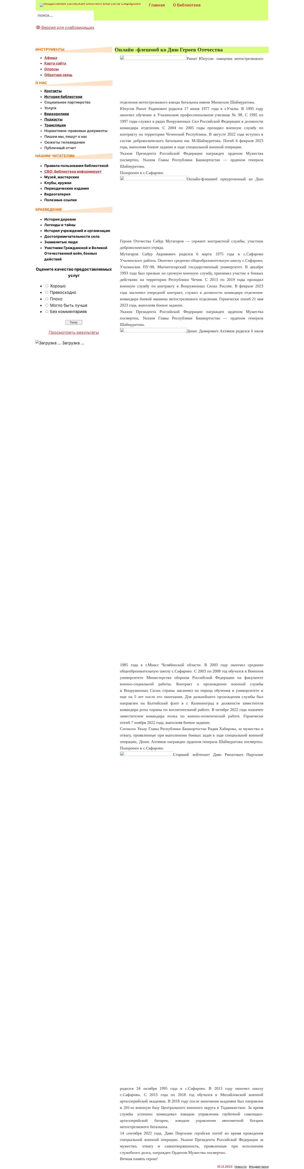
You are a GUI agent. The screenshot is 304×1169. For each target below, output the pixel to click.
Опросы (51, 69)
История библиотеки (63, 96)
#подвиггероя (259, 1166)
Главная (157, 5)
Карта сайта (55, 63)
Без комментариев (68, 311)
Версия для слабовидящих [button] (67, 27)
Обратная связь (58, 75)
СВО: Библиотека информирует (73, 171)
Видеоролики (56, 114)
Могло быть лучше (68, 305)
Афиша (50, 57)
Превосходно (63, 292)
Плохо (56, 298)
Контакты (53, 91)
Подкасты (53, 119)
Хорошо (58, 286)
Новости (241, 1166)
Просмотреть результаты (74, 332)
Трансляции (55, 125)
